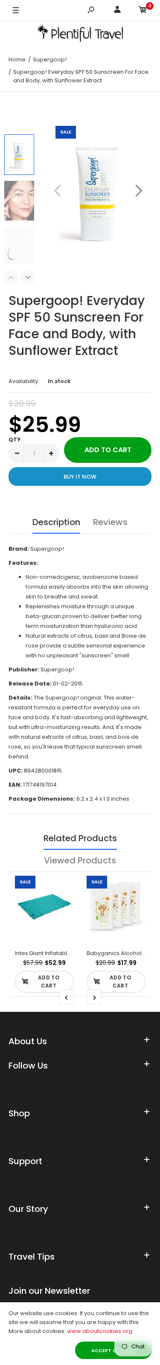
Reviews (110, 522)
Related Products (80, 838)
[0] (143, 11)
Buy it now (80, 477)
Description (56, 522)
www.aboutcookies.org (99, 1331)
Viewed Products (80, 860)
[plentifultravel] (80, 35)
